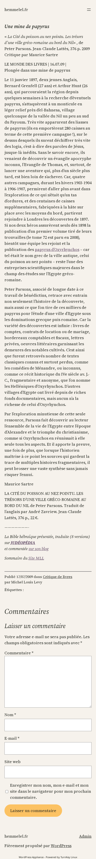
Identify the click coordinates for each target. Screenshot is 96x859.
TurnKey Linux (69, 857)
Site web (12, 761)
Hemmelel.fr (16, 9)
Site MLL (36, 558)
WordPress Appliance (31, 857)
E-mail (11, 738)
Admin (85, 836)
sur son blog (39, 548)
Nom (10, 714)
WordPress (61, 845)
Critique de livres (57, 576)
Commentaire (18, 653)
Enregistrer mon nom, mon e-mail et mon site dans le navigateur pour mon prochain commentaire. (50, 791)
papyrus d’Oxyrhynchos (57, 249)
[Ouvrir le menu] (89, 9)
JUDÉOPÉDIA (23, 542)
